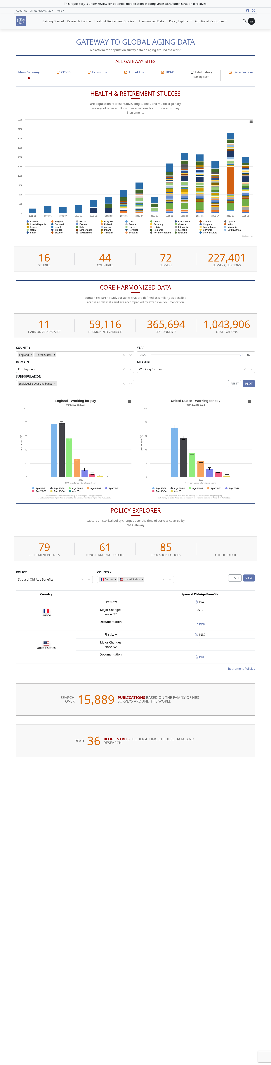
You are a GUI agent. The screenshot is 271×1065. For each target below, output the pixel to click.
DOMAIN (22, 362)
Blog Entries (117, 739)
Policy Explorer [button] (179, 21)
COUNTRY (23, 348)
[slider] (241, 355)
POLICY (21, 572)
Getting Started (53, 21)
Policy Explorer (135, 510)
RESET (235, 578)
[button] (41, 10)
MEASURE (144, 362)
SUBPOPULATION (28, 376)
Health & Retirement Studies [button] (114, 21)
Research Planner (79, 21)
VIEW (249, 578)
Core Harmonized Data (135, 287)
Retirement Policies (241, 669)
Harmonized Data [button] (151, 21)
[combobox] (57, 355)
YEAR (141, 348)
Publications (131, 697)
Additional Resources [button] (209, 21)
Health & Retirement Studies (135, 93)
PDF (201, 624)
